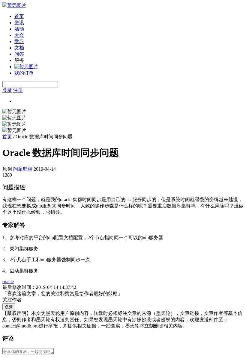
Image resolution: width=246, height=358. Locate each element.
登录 (7, 90)
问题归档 (22, 169)
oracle (8, 281)
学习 (19, 41)
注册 (18, 90)
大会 (19, 35)
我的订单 (24, 72)
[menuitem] (129, 16)
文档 (19, 47)
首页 (19, 16)
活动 (19, 28)
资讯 (19, 22)
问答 (19, 54)
